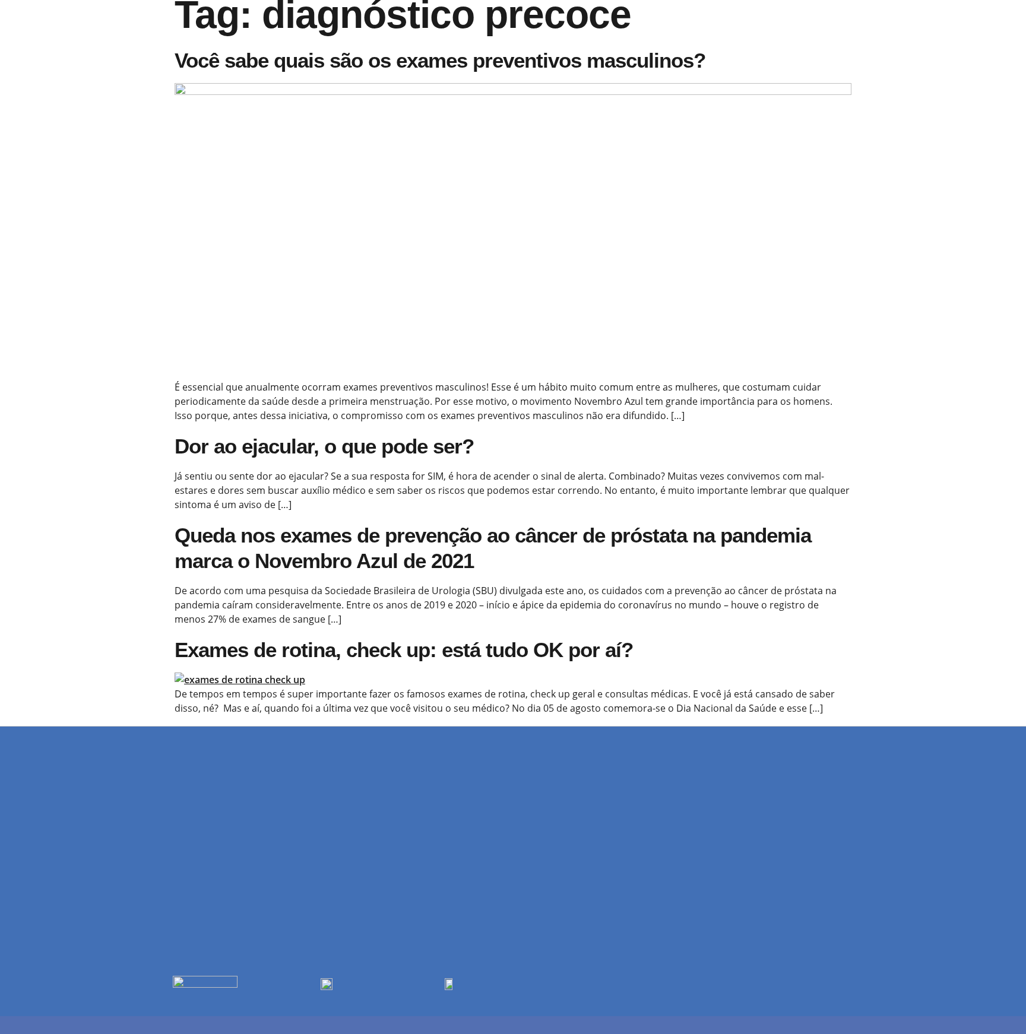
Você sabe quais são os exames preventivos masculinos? (440, 60)
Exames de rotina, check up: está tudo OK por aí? (404, 649)
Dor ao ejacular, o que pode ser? (324, 446)
